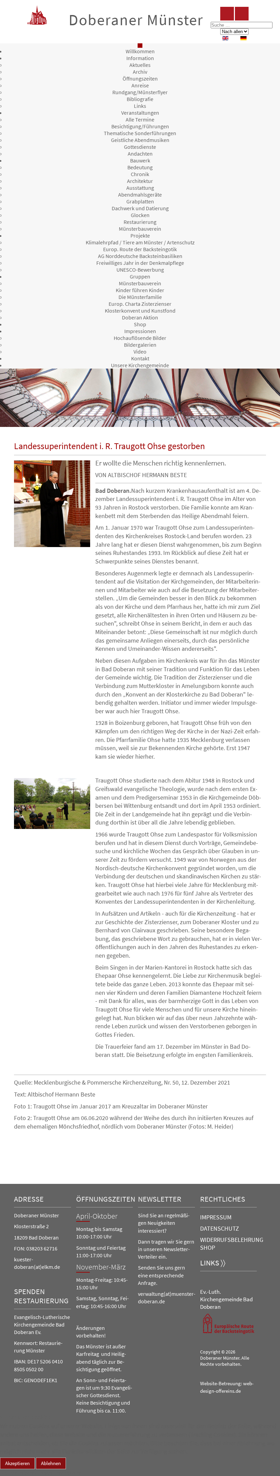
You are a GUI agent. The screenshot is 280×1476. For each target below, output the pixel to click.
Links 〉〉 (212, 1262)
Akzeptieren (17, 1463)
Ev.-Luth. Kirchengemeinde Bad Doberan (226, 1299)
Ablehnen (51, 1463)
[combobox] (241, 25)
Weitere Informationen (26, 1472)
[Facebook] (227, 14)
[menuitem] (140, 51)
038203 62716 (41, 1248)
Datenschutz (219, 1228)
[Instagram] (242, 14)
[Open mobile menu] (140, 45)
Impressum (216, 1217)
